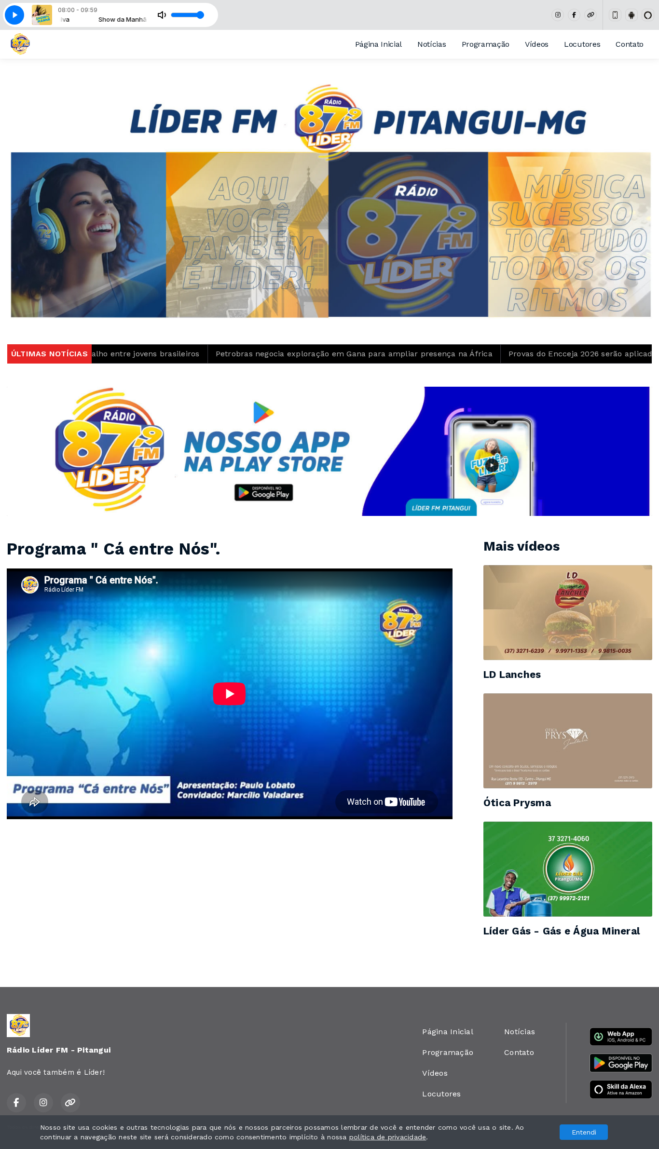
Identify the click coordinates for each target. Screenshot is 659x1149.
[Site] (590, 15)
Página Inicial (378, 44)
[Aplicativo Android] (631, 15)
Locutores (582, 44)
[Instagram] (557, 15)
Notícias (431, 44)
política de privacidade (387, 1137)
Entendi (584, 1132)
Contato (630, 44)
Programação (485, 44)
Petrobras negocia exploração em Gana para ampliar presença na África (260, 353)
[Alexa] (648, 15)
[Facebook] (574, 15)
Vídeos (537, 44)
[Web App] (615, 15)
